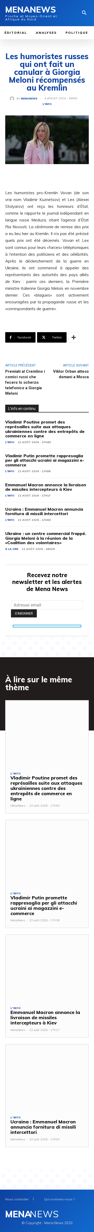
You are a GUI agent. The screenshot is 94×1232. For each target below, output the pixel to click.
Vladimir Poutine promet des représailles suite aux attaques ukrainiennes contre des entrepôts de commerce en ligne (45, 428)
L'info (47, 104)
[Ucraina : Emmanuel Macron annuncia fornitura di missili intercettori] (47, 1078)
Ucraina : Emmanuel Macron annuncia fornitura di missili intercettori (44, 511)
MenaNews (29, 98)
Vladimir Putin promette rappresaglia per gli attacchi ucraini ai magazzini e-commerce (44, 460)
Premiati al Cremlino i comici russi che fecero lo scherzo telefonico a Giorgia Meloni (25, 382)
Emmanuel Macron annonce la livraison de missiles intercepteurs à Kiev (45, 487)
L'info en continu (22, 408)
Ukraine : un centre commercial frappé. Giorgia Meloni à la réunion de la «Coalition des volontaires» (45, 538)
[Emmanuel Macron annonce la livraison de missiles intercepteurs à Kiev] (47, 968)
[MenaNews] (13, 98)
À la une (11, 549)
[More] (73, 337)
